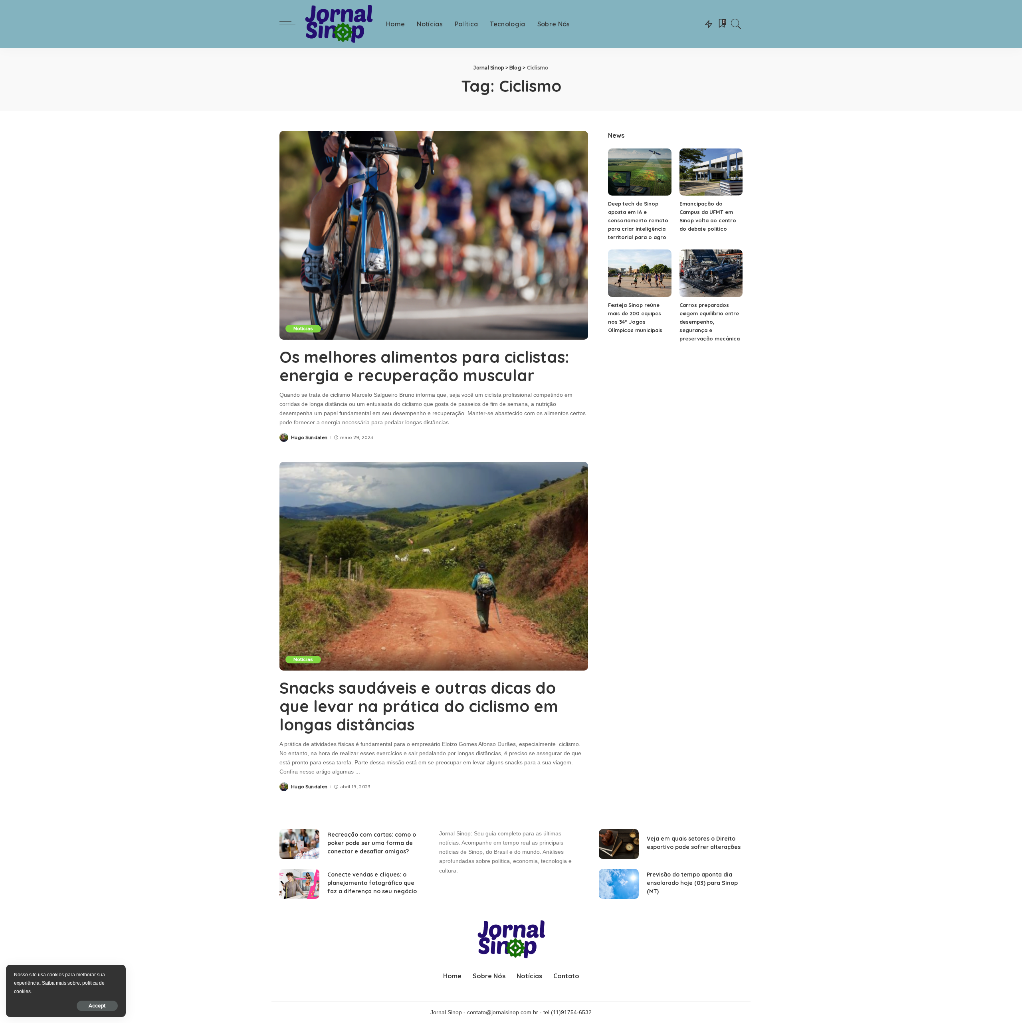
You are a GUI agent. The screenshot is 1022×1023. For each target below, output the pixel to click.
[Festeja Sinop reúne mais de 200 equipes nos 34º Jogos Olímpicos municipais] (639, 273)
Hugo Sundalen (309, 437)
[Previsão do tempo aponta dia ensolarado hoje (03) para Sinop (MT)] (619, 884)
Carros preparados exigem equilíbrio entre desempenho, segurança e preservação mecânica (709, 322)
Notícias (303, 328)
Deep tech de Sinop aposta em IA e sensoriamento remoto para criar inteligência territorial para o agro (638, 220)
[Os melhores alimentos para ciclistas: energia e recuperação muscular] (433, 235)
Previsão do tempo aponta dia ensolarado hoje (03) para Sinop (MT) (692, 883)
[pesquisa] (736, 24)
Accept (97, 1006)
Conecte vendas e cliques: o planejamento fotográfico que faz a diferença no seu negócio (372, 883)
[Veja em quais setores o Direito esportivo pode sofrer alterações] (619, 844)
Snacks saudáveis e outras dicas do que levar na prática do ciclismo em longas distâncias (418, 706)
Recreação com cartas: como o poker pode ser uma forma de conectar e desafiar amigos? (371, 843)
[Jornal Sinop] (338, 24)
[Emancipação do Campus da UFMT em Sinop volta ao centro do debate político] (711, 172)
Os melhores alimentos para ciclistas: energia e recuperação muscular (424, 366)
